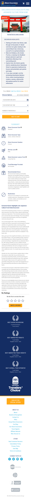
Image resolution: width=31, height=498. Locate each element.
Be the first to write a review (15, 34)
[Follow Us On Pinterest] (21, 459)
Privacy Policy (15, 446)
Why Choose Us (15, 434)
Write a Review (15, 305)
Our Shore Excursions (15, 426)
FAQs (15, 419)
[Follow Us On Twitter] (13, 459)
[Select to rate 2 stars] (11, 300)
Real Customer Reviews (15, 441)
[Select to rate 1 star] (8, 300)
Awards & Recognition (15, 415)
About (15, 412)
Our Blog (15, 424)
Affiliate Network (15, 431)
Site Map (15, 448)
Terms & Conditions (15, 451)
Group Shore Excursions (15, 422)
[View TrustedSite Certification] (15, 490)
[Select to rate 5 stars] (22, 300)
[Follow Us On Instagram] (17, 459)
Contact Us (15, 417)
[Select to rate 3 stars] (15, 300)
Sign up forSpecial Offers (15, 401)
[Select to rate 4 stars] (19, 300)
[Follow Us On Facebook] (9, 459)
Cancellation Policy (15, 444)
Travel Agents (16, 429)
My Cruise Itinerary (23, 95)
